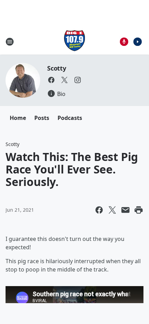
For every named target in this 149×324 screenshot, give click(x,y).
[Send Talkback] (124, 42)
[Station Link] (74, 41)
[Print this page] (138, 210)
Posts (41, 118)
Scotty (56, 68)
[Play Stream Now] (137, 42)
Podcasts (70, 118)
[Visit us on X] (64, 80)
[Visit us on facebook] (51, 80)
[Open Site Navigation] (10, 42)
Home (18, 118)
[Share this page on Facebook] (99, 210)
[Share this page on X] (112, 210)
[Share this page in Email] (125, 210)
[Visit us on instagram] (77, 80)
